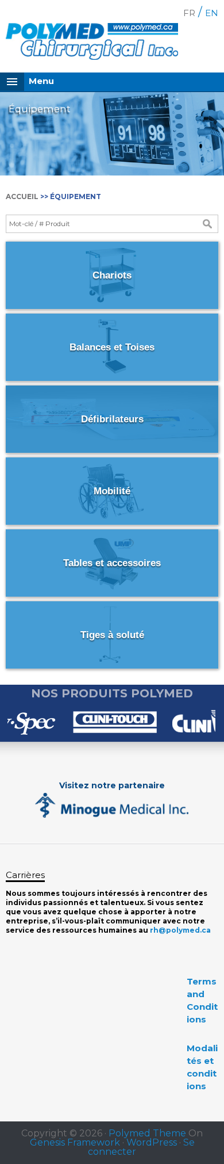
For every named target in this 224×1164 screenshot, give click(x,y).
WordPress (151, 1142)
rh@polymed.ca (180, 930)
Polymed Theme (147, 1133)
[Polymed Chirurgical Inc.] (92, 43)
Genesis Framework (75, 1142)
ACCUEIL (22, 196)
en (211, 12)
